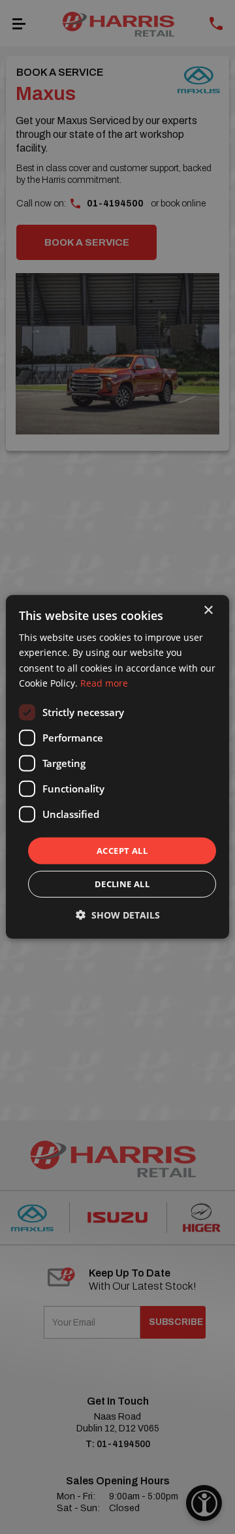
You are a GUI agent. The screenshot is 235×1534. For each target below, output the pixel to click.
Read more (104, 682)
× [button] (208, 610)
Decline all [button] (122, 884)
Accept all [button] (122, 851)
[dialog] (117, 767)
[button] (118, 914)
